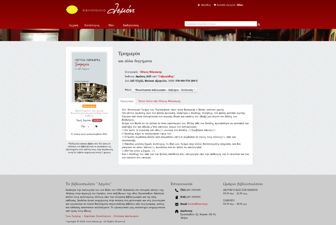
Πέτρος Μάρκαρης (151, 71)
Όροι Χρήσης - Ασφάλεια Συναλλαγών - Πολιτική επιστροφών (102, 216)
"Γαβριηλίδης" (166, 76)
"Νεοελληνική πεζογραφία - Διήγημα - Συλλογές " (165, 89)
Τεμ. (83, 126)
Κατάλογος (92, 25)
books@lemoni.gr (198, 203)
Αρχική (73, 25)
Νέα (111, 25)
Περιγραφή (126, 101)
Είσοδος (206, 4)
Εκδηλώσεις (131, 25)
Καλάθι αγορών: (230, 4)
